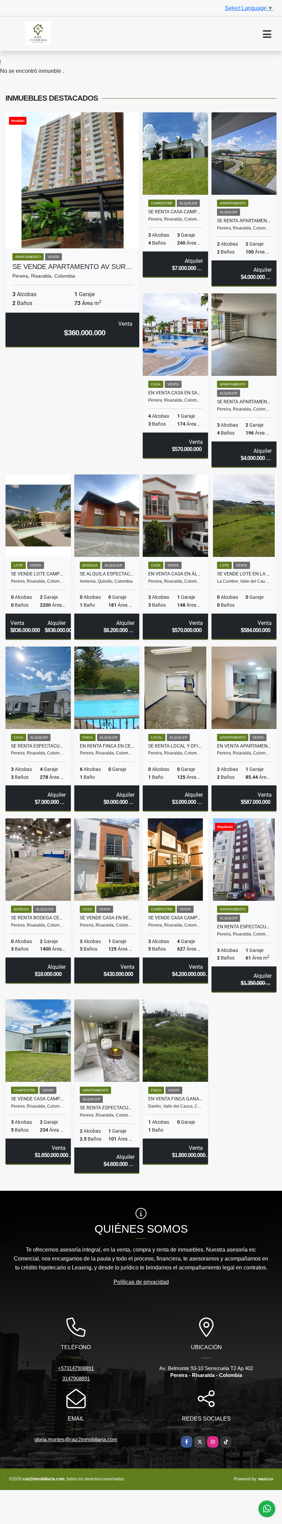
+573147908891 (76, 1368)
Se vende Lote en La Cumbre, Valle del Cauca (244, 573)
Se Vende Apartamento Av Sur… (72, 266)
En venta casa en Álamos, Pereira (175, 573)
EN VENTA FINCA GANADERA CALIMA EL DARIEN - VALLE (175, 1098)
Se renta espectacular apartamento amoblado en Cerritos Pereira (107, 1107)
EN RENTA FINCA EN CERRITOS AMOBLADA (107, 746)
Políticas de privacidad (141, 1282)
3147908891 (76, 1378)
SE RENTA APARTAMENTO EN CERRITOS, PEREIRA (244, 220)
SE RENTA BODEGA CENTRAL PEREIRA (38, 917)
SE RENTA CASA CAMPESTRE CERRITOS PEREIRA (175, 211)
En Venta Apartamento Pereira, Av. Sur (244, 746)
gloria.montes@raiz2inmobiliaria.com (75, 1439)
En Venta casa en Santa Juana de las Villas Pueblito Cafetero (175, 392)
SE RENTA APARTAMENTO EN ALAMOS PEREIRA (244, 401)
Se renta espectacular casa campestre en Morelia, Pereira (38, 746)
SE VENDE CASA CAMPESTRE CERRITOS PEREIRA (175, 917)
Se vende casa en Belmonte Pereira (107, 917)
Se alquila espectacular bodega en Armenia (107, 573)
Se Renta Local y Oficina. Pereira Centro (175, 746)
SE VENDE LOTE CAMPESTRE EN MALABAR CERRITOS (38, 573)
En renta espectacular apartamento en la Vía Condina (244, 926)
